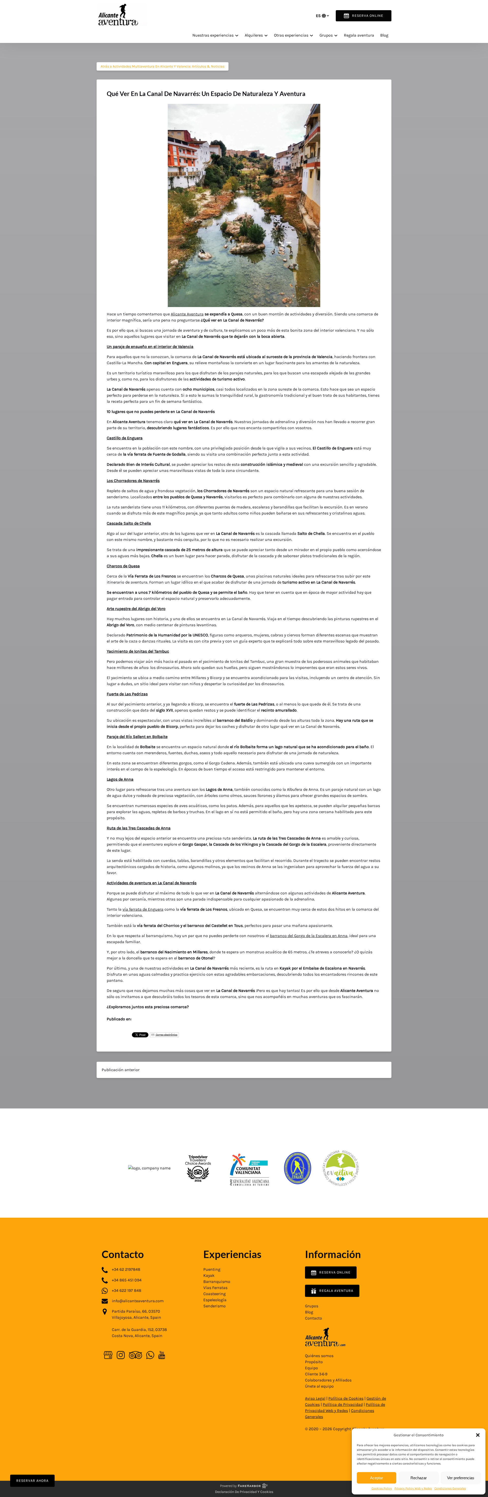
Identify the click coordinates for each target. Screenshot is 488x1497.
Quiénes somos (319, 1355)
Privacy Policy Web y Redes (413, 1488)
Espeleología (214, 1299)
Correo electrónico (166, 1034)
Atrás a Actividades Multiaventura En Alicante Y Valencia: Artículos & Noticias (162, 66)
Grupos (311, 1305)
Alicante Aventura (187, 314)
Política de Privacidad (343, 1404)
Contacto (313, 1318)
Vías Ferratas (215, 1287)
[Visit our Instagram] (121, 1355)
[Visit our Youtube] (161, 1355)
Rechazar (418, 1478)
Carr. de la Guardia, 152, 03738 (139, 1329)
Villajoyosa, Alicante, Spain (136, 1317)
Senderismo (214, 1305)
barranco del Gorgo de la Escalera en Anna (308, 935)
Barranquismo (216, 1281)
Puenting (211, 1269)
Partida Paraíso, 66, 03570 (136, 1311)
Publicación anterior (121, 1069)
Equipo (311, 1367)
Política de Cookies (345, 1398)
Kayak (209, 1275)
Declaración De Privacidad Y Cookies (244, 1492)
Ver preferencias (460, 1478)
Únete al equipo (319, 1386)
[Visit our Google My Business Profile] (108, 1355)
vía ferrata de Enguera (143, 909)
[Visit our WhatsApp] (150, 1355)
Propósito (314, 1361)
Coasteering (214, 1293)
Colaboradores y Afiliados (328, 1380)
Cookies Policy (382, 1488)
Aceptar (376, 1478)
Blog (384, 35)
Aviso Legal (315, 1398)
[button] (477, 1435)
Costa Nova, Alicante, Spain (137, 1335)
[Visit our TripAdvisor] (135, 1355)
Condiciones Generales (450, 1488)
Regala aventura (359, 35)
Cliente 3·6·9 (316, 1374)
